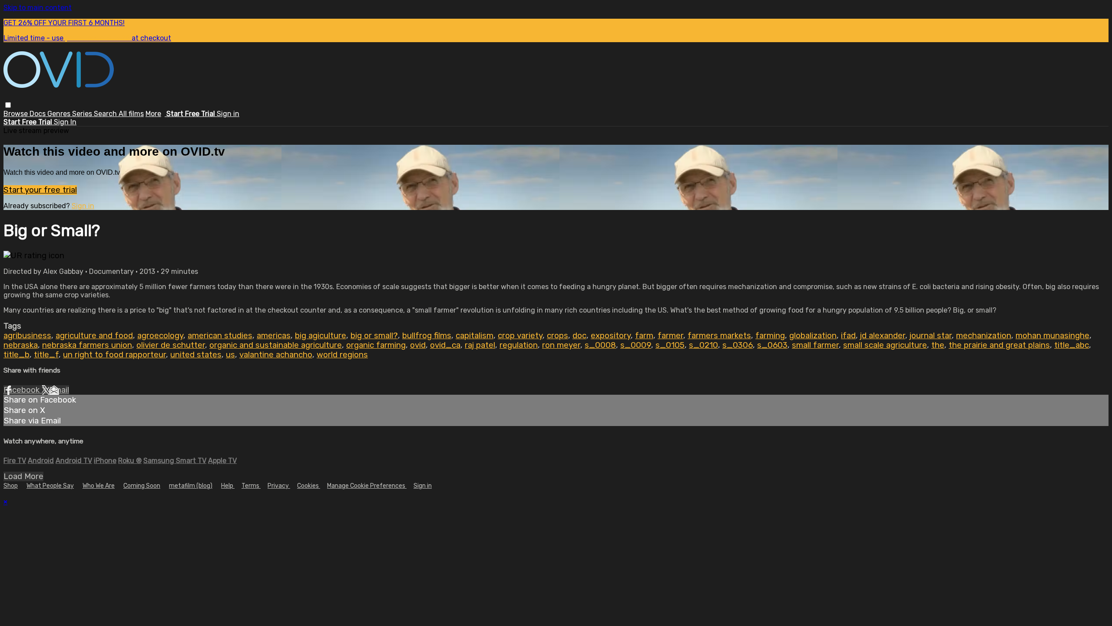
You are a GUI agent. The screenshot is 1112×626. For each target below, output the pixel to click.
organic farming (376, 345)
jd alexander (882, 335)
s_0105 (670, 345)
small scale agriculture (885, 345)
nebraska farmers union (87, 345)
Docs (38, 114)
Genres (59, 114)
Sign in (228, 114)
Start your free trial (40, 190)
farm (644, 335)
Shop (10, 485)
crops (557, 335)
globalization (813, 335)
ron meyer (561, 345)
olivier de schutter (170, 345)
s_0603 (772, 345)
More (153, 114)
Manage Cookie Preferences (367, 485)
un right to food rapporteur (114, 355)
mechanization (983, 335)
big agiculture (320, 335)
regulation (519, 345)
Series (83, 114)
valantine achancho (275, 355)
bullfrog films (426, 335)
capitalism (474, 335)
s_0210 (703, 345)
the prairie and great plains (999, 345)
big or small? (374, 335)
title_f (46, 355)
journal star (931, 335)
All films (131, 114)
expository (611, 335)
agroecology (160, 335)
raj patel (480, 345)
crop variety (520, 335)
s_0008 (600, 345)
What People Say (50, 485)
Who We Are (99, 485)
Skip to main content (37, 7)
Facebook (22, 390)
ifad (848, 335)
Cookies (308, 485)
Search (106, 114)
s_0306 (737, 345)
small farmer (815, 345)
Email (59, 390)
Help (228, 485)
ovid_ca (445, 345)
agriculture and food (94, 335)
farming (770, 335)
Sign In (65, 122)
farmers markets (719, 335)
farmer (670, 335)
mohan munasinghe (1052, 335)
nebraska (20, 345)
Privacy (279, 485)
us (230, 355)
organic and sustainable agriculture (275, 345)
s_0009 (635, 345)
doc (579, 335)
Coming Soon (141, 485)
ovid (418, 345)
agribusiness (27, 335)
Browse (16, 114)
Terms (251, 485)
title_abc (1071, 345)
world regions (342, 355)
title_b (16, 355)
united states (196, 355)
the (937, 345)
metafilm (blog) (190, 485)
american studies (220, 335)
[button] (8, 105)
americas (274, 335)
